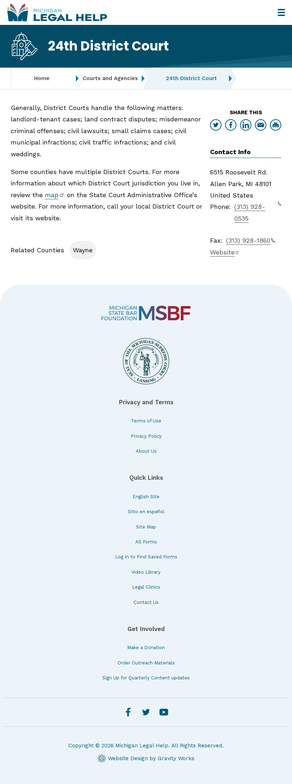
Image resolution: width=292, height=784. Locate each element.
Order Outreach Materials (146, 662)
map (51, 195)
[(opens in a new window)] (146, 313)
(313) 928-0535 (249, 212)
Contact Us (146, 602)
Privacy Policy (146, 436)
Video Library (146, 572)
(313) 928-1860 (248, 240)
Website (222, 252)
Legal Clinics (146, 587)
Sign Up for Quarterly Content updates (146, 677)
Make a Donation (146, 647)
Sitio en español (146, 511)
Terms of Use (146, 420)
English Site (146, 496)
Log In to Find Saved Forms (146, 556)
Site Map (146, 527)
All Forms (146, 541)
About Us (146, 451)
